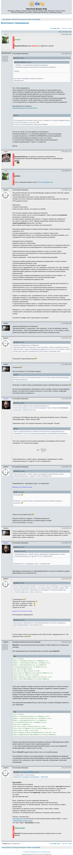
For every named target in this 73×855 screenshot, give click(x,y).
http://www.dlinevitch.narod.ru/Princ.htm (25, 108)
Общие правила (46, 852)
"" (23, 820)
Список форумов (6, 847)
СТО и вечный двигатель (45, 182)
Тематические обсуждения (19, 847)
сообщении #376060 (27, 772)
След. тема (68, 31)
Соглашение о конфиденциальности (32, 852)
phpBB (29, 854)
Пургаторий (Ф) (36, 847)
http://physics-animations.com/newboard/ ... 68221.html (31, 777)
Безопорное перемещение (15, 23)
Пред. (58, 28)
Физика (29, 847)
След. (70, 28)
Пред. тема (62, 31)
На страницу (53, 28)
